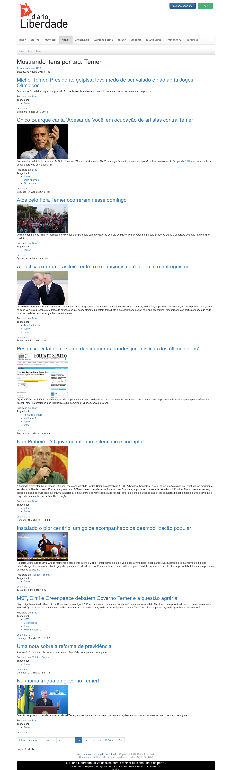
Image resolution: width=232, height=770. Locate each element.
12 (85, 740)
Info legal (98, 754)
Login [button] (205, 5)
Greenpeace (30, 622)
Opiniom (136, 40)
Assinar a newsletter (182, 5)
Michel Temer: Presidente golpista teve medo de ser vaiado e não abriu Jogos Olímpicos (105, 82)
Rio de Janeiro (31, 183)
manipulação (30, 418)
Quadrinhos (153, 40)
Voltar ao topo (222, 763)
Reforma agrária (32, 629)
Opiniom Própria (41, 574)
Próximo (109, 740)
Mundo (122, 40)
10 (71, 740)
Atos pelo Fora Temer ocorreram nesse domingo (72, 199)
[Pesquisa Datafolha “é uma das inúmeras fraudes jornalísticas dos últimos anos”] (42, 374)
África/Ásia (82, 40)
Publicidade (111, 754)
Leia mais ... (23, 108)
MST (26, 619)
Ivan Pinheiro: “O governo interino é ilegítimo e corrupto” (80, 441)
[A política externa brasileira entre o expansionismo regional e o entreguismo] (42, 287)
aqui (159, 766)
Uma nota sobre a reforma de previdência (64, 646)
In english (193, 40)
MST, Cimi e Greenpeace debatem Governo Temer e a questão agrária (97, 597)
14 (99, 740)
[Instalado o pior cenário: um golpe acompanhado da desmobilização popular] (42, 546)
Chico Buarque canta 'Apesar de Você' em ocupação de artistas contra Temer (105, 119)
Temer (27, 103)
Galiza (35, 40)
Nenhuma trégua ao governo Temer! (58, 680)
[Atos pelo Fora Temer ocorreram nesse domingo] (42, 218)
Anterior (33, 740)
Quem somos (83, 754)
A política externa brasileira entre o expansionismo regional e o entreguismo (103, 266)
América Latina (103, 40)
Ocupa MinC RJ (181, 161)
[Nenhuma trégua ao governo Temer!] (42, 698)
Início (22, 40)
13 (92, 740)
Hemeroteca (174, 40)
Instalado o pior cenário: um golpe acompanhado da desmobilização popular (104, 527)
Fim (120, 740)
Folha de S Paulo (33, 414)
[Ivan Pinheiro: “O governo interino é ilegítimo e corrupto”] (42, 464)
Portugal (50, 40)
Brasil (67, 40)
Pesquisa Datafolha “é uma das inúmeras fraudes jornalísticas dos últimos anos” (108, 348)
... (65, 740)
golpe (27, 425)
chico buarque (31, 179)
